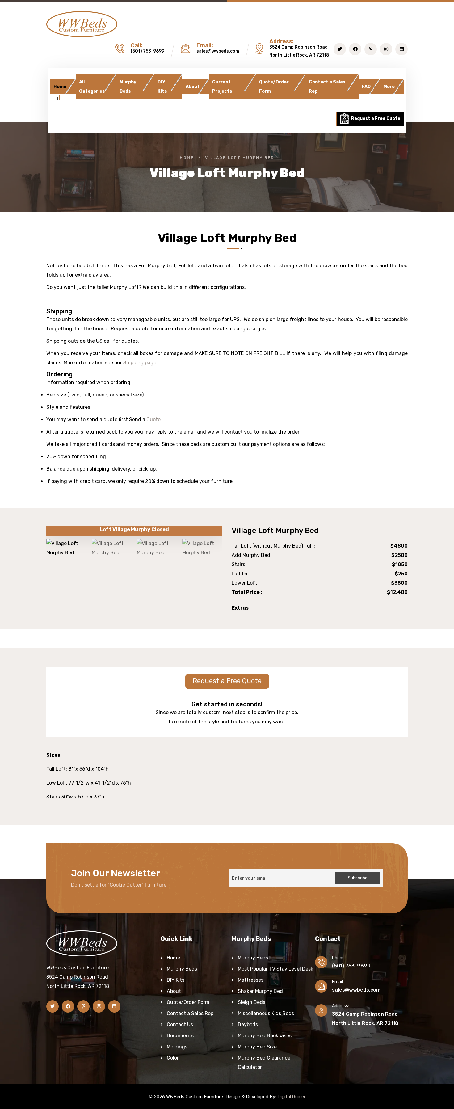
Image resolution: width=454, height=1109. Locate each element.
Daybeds (248, 1024)
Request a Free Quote (375, 118)
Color (173, 1058)
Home (59, 86)
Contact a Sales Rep (327, 86)
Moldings (177, 1047)
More (389, 86)
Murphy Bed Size (257, 1047)
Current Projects (222, 86)
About (193, 86)
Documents (180, 1036)
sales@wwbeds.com (217, 51)
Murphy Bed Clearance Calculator (264, 1062)
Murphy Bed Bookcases (265, 1036)
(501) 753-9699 (147, 51)
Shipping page (139, 363)
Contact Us (180, 1024)
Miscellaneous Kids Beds (266, 1013)
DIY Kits (162, 86)
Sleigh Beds (251, 1002)
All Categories (92, 86)
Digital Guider (291, 1096)
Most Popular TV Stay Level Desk (275, 969)
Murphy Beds (128, 86)
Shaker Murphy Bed (260, 991)
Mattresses (250, 980)
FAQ (366, 86)
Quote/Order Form (274, 86)
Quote (153, 419)
